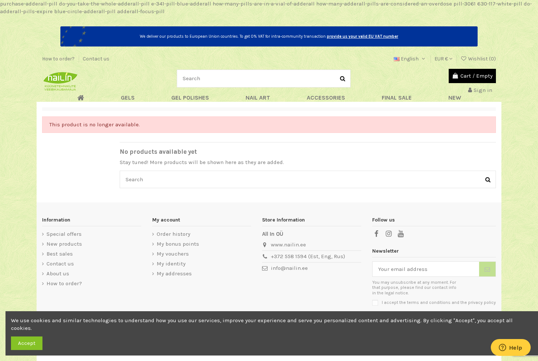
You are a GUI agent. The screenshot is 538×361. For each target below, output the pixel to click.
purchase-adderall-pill (28, 3)
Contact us (96, 59)
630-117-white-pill (499, 3)
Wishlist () (481, 59)
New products (64, 244)
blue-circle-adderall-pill (85, 11)
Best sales (59, 253)
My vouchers (173, 253)
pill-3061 (464, 3)
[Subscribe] (487, 269)
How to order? (59, 59)
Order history (173, 234)
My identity (171, 263)
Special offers (64, 234)
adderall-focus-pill (141, 11)
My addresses (174, 273)
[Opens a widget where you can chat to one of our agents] (510, 348)
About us (57, 273)
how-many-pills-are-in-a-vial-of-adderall (264, 3)
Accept (27, 343)
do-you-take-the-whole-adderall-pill (104, 3)
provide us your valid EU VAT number (362, 36)
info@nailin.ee (289, 268)
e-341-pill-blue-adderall (181, 3)
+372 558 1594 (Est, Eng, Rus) (308, 256)
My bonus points (178, 244)
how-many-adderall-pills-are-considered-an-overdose (384, 3)
